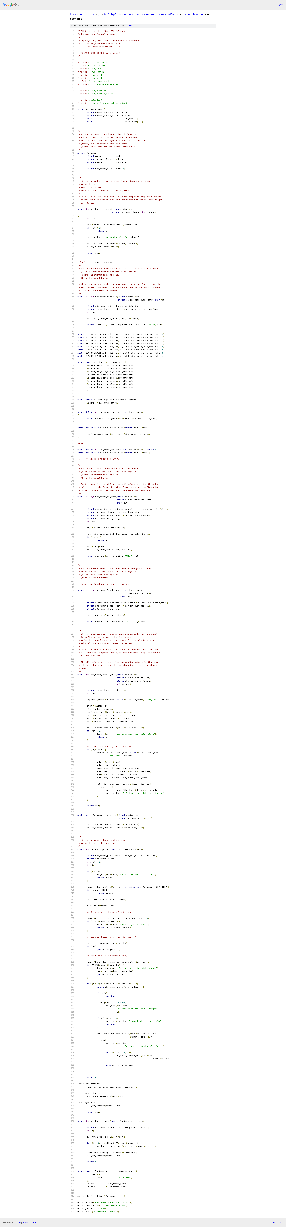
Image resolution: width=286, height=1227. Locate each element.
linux (73, 14)
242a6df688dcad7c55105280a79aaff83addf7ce (147, 14)
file (131, 26)
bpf (106, 14)
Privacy (26, 1222)
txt (273, 1222)
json (280, 1222)
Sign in (280, 4)
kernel (91, 14)
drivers (186, 14)
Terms (34, 1222)
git (99, 14)
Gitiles (18, 1222)
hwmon (198, 14)
